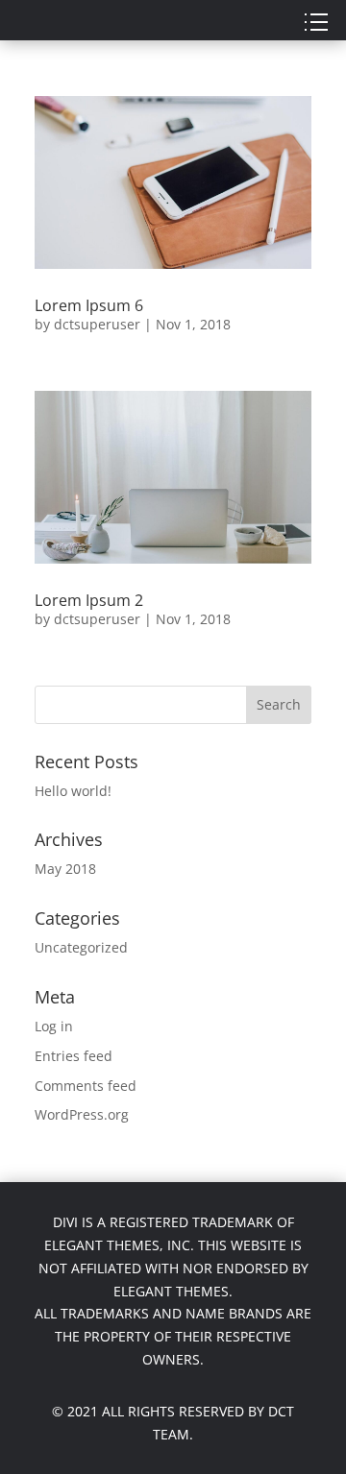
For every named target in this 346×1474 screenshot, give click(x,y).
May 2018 (65, 868)
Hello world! (73, 791)
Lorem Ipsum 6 (89, 305)
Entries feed (73, 1056)
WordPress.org (82, 1114)
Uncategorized (81, 947)
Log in (54, 1026)
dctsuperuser (97, 324)
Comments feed (85, 1085)
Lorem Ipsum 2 (89, 600)
